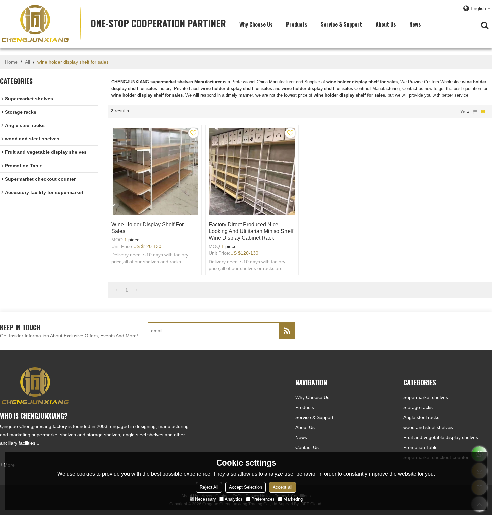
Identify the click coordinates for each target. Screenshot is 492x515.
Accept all (282, 487)
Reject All (209, 487)
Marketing (293, 499)
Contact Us (307, 447)
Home (11, 62)
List (475, 111)
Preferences (263, 499)
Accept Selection (245, 487)
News (415, 24)
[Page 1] (116, 290)
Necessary (205, 499)
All (27, 62)
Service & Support (341, 24)
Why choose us (256, 24)
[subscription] (287, 331)
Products (296, 24)
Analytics (234, 499)
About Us (386, 24)
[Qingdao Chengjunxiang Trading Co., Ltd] (35, 23)
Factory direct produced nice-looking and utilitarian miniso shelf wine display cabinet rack (251, 231)
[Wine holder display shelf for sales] (154, 171)
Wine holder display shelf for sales (147, 228)
